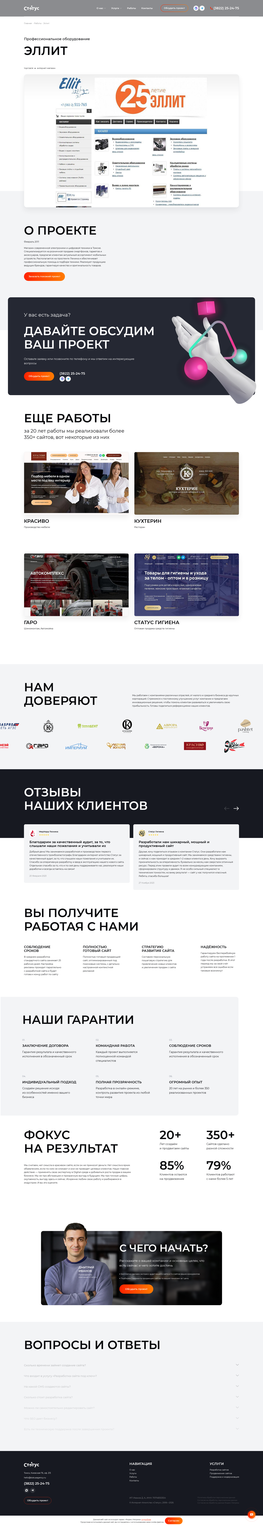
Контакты (147, 8)
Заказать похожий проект (44, 276)
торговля (28, 68)
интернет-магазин (46, 68)
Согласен (173, 1520)
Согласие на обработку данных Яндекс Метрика (218, 1503)
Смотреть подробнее (74, 543)
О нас (100, 8)
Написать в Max (196, 8)
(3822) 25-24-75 (226, 8)
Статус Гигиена (156, 622)
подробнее (146, 1519)
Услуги (115, 8)
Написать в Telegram (202, 8)
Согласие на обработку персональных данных (217, 1500)
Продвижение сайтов (221, 1473)
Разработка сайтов (219, 1470)
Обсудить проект (174, 8)
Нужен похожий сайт (40, 543)
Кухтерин (147, 521)
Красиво (36, 521)
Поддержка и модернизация (224, 1477)
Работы (131, 8)
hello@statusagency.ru (35, 1477)
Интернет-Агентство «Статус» (31, 8)
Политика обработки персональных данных (216, 1497)
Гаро (30, 622)
